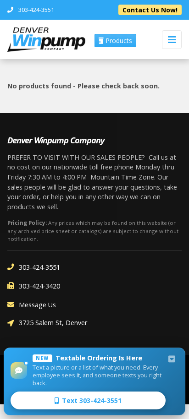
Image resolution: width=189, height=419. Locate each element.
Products (118, 40)
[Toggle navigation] (172, 39)
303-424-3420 (39, 286)
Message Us (37, 304)
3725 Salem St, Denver (53, 322)
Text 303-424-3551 (92, 400)
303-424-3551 (39, 267)
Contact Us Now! (150, 9)
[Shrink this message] (171, 359)
